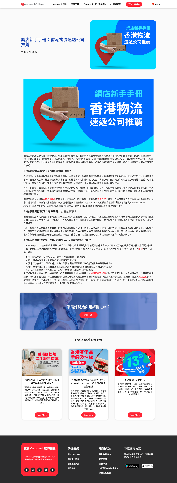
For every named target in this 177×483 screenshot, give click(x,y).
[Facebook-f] (26, 470)
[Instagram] (33, 470)
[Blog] (52, 470)
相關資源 (117, 4)
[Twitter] (39, 470)
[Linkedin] (46, 470)
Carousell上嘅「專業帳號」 (96, 4)
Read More (42, 415)
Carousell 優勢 (60, 4)
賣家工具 (75, 4)
